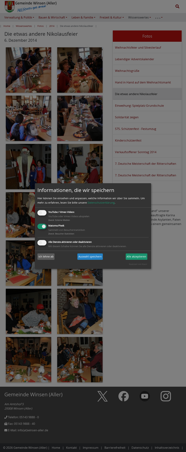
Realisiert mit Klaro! (138, 264)
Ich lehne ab (46, 256)
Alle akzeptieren (136, 256)
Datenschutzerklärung (101, 202)
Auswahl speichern (90, 256)
